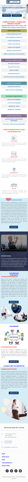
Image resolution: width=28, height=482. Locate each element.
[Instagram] (16, 470)
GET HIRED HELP (16, 15)
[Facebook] (7, 470)
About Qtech (14, 227)
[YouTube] (20, 470)
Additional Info (13, 302)
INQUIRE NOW (6, 15)
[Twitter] (11, 470)
